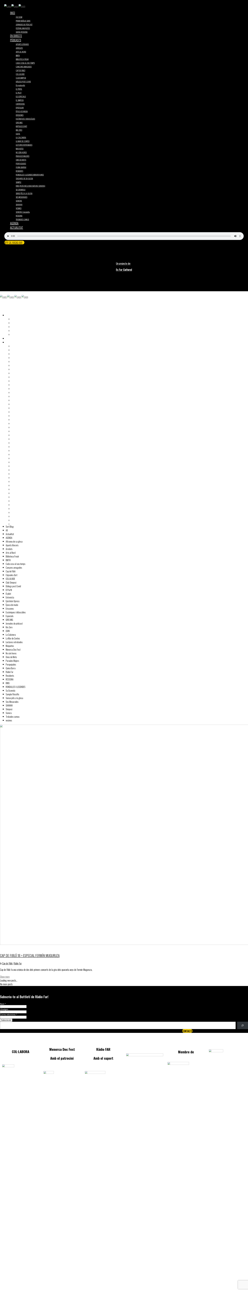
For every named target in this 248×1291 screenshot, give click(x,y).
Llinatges (4, 1009)
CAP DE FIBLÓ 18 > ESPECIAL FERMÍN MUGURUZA (30, 955)
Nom (3, 1004)
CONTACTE (187, 1031)
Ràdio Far (17, 963)
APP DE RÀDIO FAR (13, 242)
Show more (5, 977)
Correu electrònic (8, 1014)
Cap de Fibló (7, 963)
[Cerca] (242, 1025)
